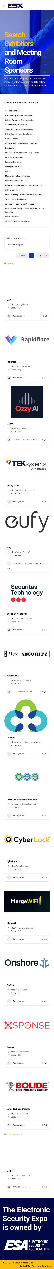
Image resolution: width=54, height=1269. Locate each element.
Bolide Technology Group (18, 1109)
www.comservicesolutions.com (23, 804)
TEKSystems (13, 485)
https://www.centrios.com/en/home (25, 742)
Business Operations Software (24, 440)
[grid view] (31, 255)
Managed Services (19, 1187)
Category (10, 245)
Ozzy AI (10, 423)
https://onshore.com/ (20, 990)
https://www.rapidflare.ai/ (21, 366)
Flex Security (12, 675)
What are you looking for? (17, 238)
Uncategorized (18, 316)
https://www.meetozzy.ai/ (21, 428)
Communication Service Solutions (22, 799)
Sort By (41, 255)
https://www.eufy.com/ (20, 552)
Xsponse (11, 1047)
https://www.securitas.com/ (22, 618)
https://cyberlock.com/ (20, 866)
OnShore (11, 985)
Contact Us (24, 1266)
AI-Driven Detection (20, 692)
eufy (9, 547)
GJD (9, 300)
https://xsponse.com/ (20, 1052)
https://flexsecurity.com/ (21, 680)
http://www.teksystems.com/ (23, 490)
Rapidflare (11, 361)
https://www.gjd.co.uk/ (20, 305)
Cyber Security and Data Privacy (25, 563)
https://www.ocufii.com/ (21, 1176)
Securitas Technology (17, 613)
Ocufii (9, 1170)
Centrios (11, 737)
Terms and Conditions (41, 1266)
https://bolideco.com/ (20, 1114)
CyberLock (12, 861)
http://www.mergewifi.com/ (22, 928)
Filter (23, 255)
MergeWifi (11, 923)
